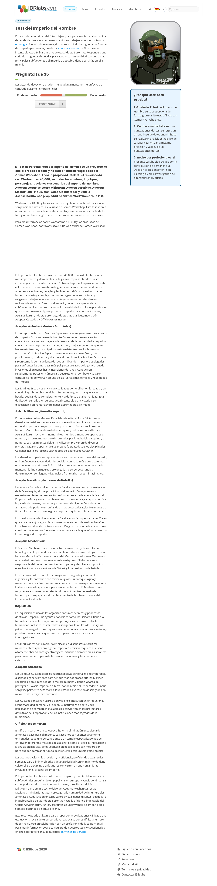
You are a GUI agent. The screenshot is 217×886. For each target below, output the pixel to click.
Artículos (100, 9)
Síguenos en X (131, 854)
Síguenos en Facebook (136, 849)
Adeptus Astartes (68, 48)
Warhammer (24, 21)
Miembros (135, 9)
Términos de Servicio (73, 831)
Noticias (117, 9)
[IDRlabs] (37, 11)
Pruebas (70, 9)
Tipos (85, 9)
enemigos (21, 44)
